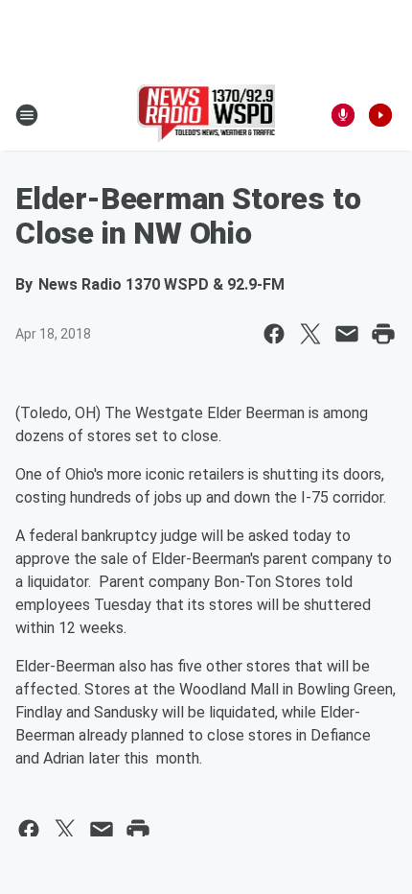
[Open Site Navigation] (26, 115)
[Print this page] (383, 333)
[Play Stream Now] (380, 115)
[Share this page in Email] (346, 333)
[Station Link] (206, 115)
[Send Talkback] (343, 115)
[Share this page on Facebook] (274, 333)
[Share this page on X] (310, 333)
